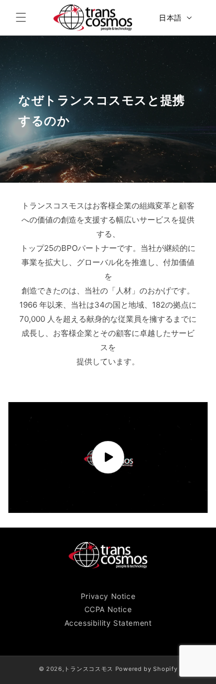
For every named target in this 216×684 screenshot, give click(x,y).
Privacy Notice (108, 596)
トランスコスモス (88, 668)
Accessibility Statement (108, 622)
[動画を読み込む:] (108, 457)
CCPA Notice (108, 609)
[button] (21, 17)
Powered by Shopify (146, 668)
